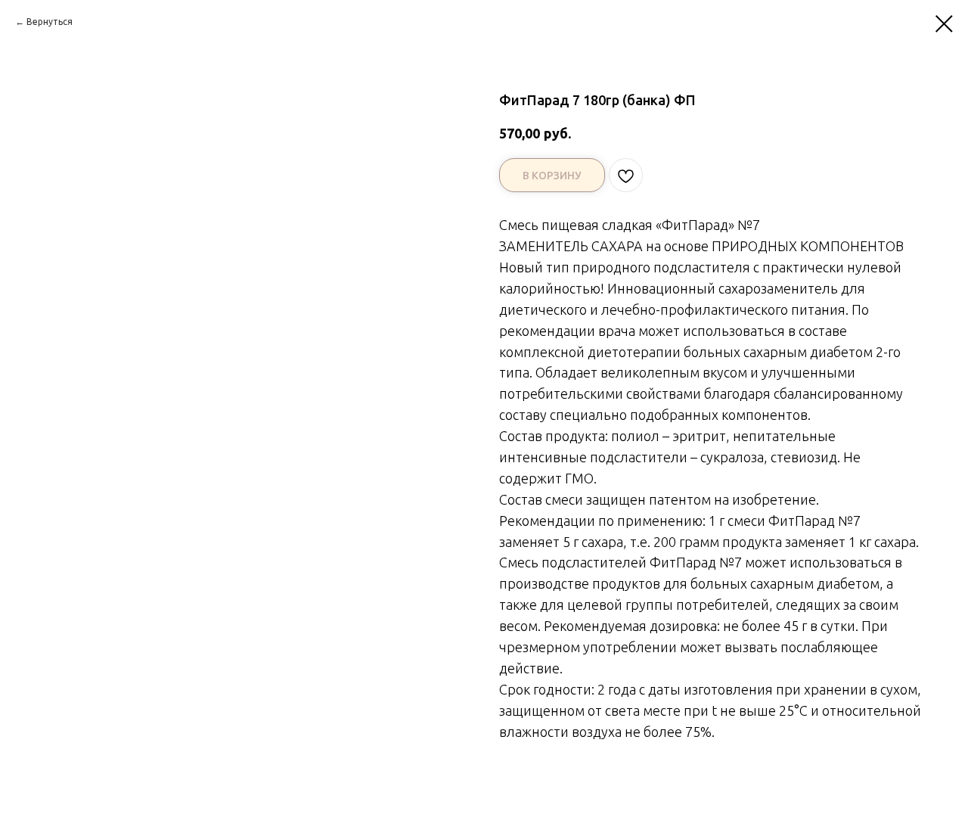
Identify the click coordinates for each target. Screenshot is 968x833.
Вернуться (49, 21)
